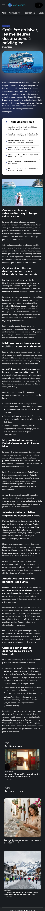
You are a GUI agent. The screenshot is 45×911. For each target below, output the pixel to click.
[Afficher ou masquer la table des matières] (37, 122)
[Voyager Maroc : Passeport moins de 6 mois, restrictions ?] (22, 759)
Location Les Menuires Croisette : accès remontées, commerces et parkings (21, 893)
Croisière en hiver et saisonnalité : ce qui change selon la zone (22, 128)
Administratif (9, 771)
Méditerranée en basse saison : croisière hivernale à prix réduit (20, 142)
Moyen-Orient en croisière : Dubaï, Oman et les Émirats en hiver (21, 149)
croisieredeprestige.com (30, 332)
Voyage (6, 26)
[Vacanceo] (16, 5)
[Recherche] (38, 5)
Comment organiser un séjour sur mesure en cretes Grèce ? (22, 841)
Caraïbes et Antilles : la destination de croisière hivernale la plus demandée (23, 135)
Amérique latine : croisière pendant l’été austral (22, 162)
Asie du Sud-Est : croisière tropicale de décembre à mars (23, 155)
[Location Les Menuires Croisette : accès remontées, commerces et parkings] (22, 870)
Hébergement (8, 890)
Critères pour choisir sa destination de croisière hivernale (23, 169)
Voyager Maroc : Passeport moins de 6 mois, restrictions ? (22, 775)
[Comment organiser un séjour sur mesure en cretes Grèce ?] (22, 817)
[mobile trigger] (4, 5)
